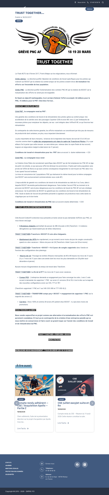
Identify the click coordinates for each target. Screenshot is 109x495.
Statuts (8, 462)
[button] (16, 403)
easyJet (21, 399)
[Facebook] (77, 465)
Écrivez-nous (50, 463)
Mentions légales (11, 468)
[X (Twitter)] (85, 465)
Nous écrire (81, 2)
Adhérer (89, 9)
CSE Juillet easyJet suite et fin (32, 404)
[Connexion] (102, 9)
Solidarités (9, 474)
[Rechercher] (103, 2)
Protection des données (14, 471)
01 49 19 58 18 (50, 470)
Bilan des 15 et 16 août (71, 403)
